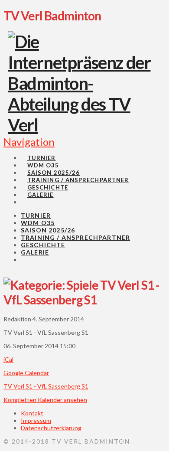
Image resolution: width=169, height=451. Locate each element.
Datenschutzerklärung (51, 427)
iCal (8, 359)
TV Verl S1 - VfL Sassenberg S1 (45, 386)
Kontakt (32, 413)
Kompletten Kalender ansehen (45, 399)
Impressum (36, 420)
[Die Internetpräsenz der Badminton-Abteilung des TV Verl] (81, 124)
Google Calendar (26, 372)
